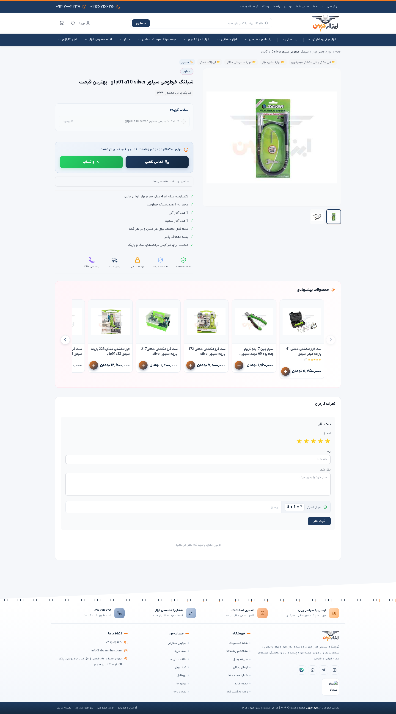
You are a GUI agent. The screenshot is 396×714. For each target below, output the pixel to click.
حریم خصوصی (105, 708)
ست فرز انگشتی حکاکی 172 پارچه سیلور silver (207, 351)
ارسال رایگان (240, 667)
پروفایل (181, 675)
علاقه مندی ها (177, 659)
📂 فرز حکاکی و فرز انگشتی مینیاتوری (313, 62)
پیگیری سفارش (177, 643)
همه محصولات (238, 643)
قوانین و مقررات (128, 708)
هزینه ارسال (240, 659)
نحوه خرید (241, 684)
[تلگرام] (323, 670)
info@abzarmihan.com (106, 651)
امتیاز (327, 433)
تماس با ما (302, 6)
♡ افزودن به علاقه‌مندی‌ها (172, 181)
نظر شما (325, 470)
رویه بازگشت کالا (237, 692)
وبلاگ (265, 6)
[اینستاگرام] (334, 670)
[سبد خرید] (62, 23)
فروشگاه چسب (249, 6)
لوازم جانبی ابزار (322, 52)
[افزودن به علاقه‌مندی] (285, 305)
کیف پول (180, 667)
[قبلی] (330, 339)
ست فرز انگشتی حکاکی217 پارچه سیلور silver (159, 351)
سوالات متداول (84, 708)
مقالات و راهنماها (237, 651)
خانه (338, 52)
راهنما (276, 6)
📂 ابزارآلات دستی (209, 62)
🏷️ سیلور (187, 62)
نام (329, 452)
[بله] (301, 670)
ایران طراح (248, 708)
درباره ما (318, 6)
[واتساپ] (312, 670)
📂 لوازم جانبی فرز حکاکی (241, 62)
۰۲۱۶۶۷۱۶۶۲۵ (102, 610)
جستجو (141, 23)
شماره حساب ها (238, 675)
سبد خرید (180, 651)
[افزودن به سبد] (285, 371)
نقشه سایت (64, 708)
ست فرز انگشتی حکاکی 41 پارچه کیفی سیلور (303, 351)
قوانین (288, 6)
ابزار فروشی (333, 6)
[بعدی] (65, 339)
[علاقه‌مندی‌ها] (73, 23)
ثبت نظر (319, 521)
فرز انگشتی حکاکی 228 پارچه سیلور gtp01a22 (110, 351)
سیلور (186, 71)
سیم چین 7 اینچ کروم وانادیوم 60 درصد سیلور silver (257, 351)
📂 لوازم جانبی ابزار (273, 62)
